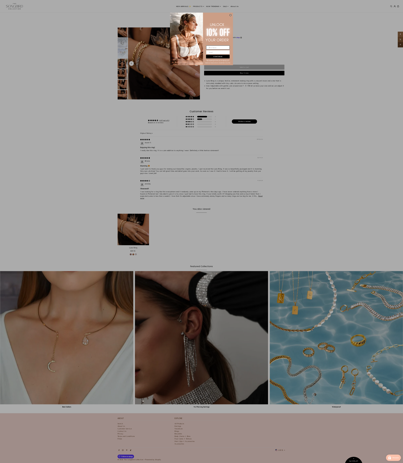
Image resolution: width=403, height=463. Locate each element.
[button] (230, 15)
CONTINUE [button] (217, 56)
